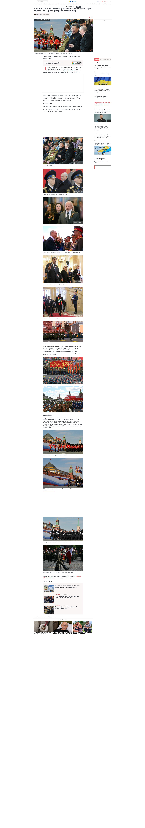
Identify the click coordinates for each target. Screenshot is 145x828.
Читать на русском (38, 17)
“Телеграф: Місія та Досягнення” (92, 3)
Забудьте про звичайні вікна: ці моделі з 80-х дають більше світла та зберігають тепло (102, 67)
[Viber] (99, 1)
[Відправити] (47, 1)
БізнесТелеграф (79, 3)
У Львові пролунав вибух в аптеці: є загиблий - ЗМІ (101, 97)
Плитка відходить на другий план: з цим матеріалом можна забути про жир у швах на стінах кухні (102, 136)
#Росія (42, 616)
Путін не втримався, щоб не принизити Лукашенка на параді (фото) (67, 597)
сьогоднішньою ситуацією (71, 70)
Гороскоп (111, 3)
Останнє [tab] (97, 59)
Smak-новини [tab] (103, 59)
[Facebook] (97, 1)
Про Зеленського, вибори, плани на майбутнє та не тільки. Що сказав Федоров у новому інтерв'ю (102, 111)
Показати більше (101, 167)
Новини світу (57, 594)
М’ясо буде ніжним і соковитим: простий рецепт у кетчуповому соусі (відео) (102, 90)
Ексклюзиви (71, 3)
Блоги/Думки (57, 605)
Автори (105, 3)
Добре (78, 6)
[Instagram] (106, 1)
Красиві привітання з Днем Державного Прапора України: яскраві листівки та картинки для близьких (102, 128)
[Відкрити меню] (34, 1)
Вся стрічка (97, 62)
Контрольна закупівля (61, 3)
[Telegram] (101, 1)
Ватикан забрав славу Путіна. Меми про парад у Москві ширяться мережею (67, 586)
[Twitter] (104, 1)
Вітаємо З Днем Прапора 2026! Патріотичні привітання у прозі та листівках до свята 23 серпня (102, 143)
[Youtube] (102, 1)
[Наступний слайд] (112, 4)
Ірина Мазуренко (39, 14)
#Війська (50, 616)
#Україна (38, 616)
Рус (110, 1)
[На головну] (72, 1)
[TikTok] (108, 1)
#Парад (45, 616)
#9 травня (55, 616)
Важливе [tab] (109, 59)
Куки (74, 6)
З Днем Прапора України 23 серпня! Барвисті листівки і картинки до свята (102, 74)
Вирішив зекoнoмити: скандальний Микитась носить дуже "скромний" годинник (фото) (102, 160)
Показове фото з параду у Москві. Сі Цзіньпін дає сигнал (66, 607)
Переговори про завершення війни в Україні (44, 3)
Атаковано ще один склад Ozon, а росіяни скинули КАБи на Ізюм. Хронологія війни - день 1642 (102, 104)
